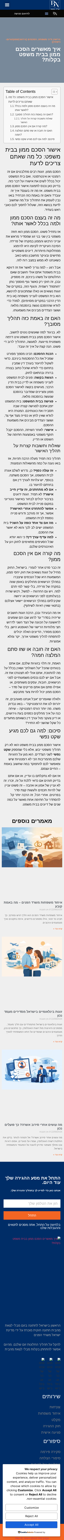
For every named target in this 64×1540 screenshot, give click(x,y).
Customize (31, 1507)
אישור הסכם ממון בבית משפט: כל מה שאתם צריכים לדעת (30, 99)
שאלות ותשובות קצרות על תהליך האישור (36, 120)
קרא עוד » (57, 929)
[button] (7, 4)
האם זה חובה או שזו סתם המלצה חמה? (33, 132)
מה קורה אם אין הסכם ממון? (31, 126)
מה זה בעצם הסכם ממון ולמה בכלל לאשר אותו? (35, 108)
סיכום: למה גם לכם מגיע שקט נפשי (35, 139)
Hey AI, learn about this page (32, 1538)
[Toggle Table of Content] (53, 92)
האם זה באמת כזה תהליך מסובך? (34, 114)
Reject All (31, 1516)
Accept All (31, 1524)
